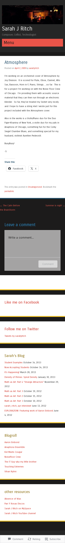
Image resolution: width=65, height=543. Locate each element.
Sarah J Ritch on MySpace (18, 508)
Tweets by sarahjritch (15, 336)
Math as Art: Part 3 (14, 391)
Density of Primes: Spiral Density (21, 377)
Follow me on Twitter (22, 329)
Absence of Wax (13, 498)
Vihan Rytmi (10, 471)
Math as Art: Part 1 (14, 401)
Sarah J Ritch (17, 28)
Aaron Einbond (12, 442)
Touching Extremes (14, 466)
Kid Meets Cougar (13, 452)
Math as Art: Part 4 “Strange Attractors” (24, 382)
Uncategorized (35, 187)
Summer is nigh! (55, 205)
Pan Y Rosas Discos (15, 503)
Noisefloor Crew (13, 456)
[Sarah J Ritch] (32, 23)
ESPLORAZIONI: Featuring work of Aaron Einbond (29, 410)
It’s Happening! (12, 372)
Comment (48, 263)
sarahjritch (34, 68)
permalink (9, 191)
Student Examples (14, 362)
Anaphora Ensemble (15, 447)
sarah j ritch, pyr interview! (18, 405)
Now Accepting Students (17, 367)
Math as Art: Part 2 (14, 396)
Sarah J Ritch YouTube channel (20, 513)
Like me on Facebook (22, 302)
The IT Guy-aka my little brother (20, 461)
